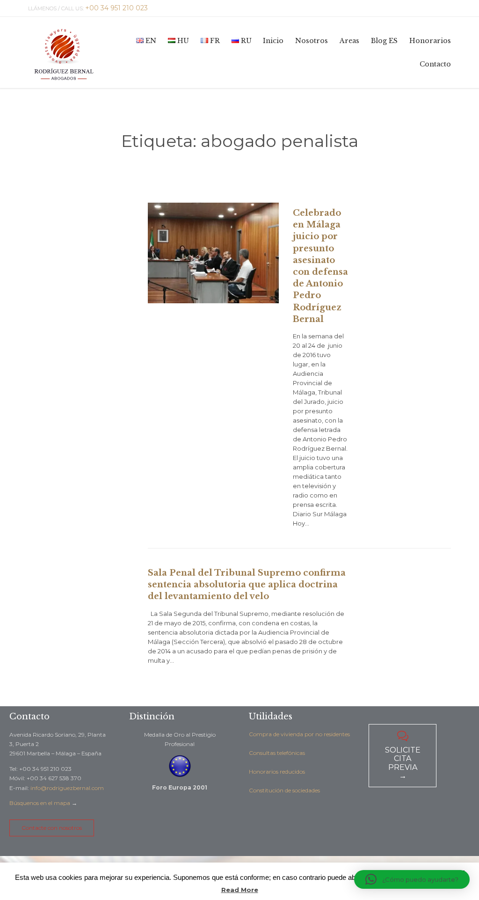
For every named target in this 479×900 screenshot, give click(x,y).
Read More (239, 889)
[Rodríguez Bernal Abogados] (63, 52)
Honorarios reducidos (277, 771)
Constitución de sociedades (284, 790)
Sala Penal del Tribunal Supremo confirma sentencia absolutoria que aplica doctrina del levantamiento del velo (247, 584)
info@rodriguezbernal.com (67, 787)
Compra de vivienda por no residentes (299, 734)
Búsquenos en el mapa (39, 802)
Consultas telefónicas (277, 752)
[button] (412, 879)
